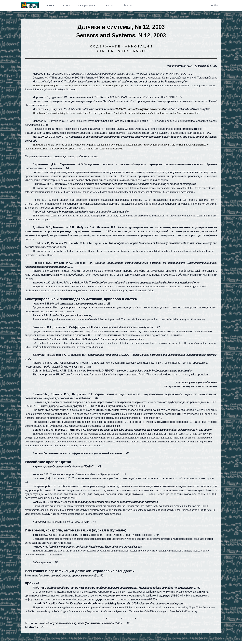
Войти (214, 5)
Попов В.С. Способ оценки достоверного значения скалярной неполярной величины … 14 (92, 199)
